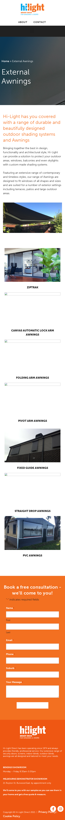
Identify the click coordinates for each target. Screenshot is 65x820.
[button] (32, 30)
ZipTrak (32, 287)
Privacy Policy (47, 812)
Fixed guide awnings (32, 468)
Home (5, 61)
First (8, 620)
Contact (39, 22)
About (22, 22)
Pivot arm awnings (32, 421)
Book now (32, 705)
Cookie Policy (11, 816)
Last (8, 632)
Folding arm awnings (32, 377)
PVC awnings (32, 555)
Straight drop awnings (32, 511)
